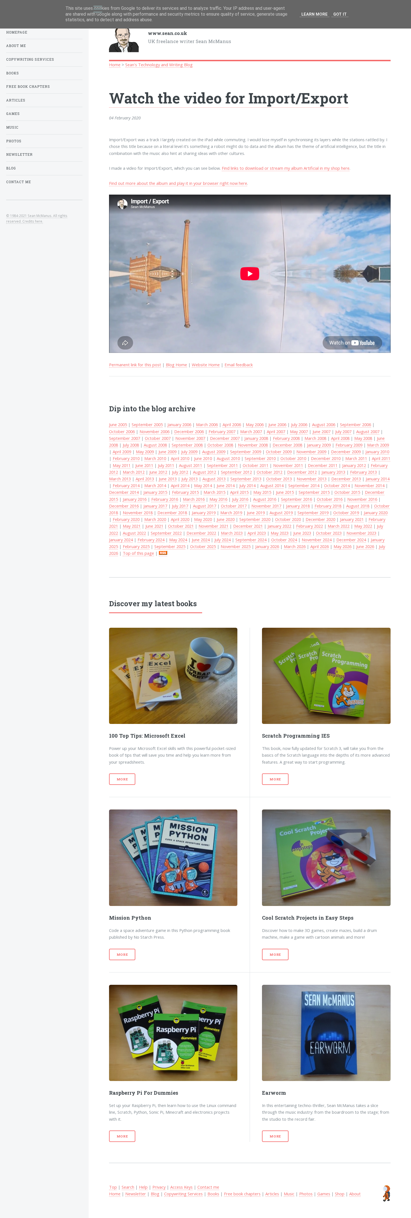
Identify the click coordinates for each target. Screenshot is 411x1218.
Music (289, 1193)
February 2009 (349, 445)
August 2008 (155, 445)
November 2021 (213, 526)
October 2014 (337, 485)
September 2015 (314, 492)
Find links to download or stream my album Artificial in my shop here (285, 168)
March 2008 (315, 438)
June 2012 (158, 472)
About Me (16, 46)
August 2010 (228, 458)
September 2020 (254, 519)
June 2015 (285, 492)
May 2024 (178, 539)
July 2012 (180, 472)
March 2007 (251, 431)
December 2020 (320, 519)
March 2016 (194, 499)
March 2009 (378, 445)
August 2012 (204, 472)
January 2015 (155, 492)
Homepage (16, 32)
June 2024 (201, 539)
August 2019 (281, 512)
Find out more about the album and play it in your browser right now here (178, 183)
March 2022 (338, 526)
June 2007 (321, 431)
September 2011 (222, 465)
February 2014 (126, 485)
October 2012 (269, 472)
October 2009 (279, 451)
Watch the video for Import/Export (228, 97)
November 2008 (253, 445)
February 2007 (222, 431)
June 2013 (168, 478)
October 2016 (329, 499)
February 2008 (286, 438)
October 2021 (181, 526)
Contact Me (18, 182)
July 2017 (180, 506)
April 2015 (239, 492)
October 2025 (203, 546)
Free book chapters (242, 1193)
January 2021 (352, 519)
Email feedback (239, 364)
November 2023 (361, 533)
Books (213, 1193)
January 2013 (333, 472)
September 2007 (124, 438)
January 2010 (377, 451)
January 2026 (267, 546)
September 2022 (166, 533)
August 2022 (134, 533)
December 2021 (248, 526)
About (355, 1193)
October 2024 (284, 539)
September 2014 (303, 485)
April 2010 (180, 458)
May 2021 (132, 526)
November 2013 (312, 478)
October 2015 (347, 492)
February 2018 (328, 506)
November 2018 (138, 512)
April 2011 (381, 458)
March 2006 (207, 424)
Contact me (208, 1187)
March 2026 (295, 546)
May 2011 (122, 465)
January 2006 (179, 424)
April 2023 (256, 533)
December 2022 (201, 533)
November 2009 (311, 451)
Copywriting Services (183, 1193)
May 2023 (280, 533)
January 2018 (298, 506)
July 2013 (189, 478)
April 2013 (145, 478)
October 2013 (279, 478)
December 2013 (346, 478)
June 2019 (256, 512)
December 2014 (124, 492)
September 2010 (260, 458)
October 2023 (329, 533)
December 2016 (124, 506)
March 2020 (155, 519)
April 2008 (340, 438)
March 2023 (232, 533)
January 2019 (204, 512)
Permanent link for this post (135, 364)
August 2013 (214, 478)
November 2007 (190, 438)
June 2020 (226, 519)
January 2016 (135, 499)
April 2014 (180, 485)
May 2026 (342, 546)
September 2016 (296, 499)
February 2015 (185, 492)
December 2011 (322, 465)
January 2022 (279, 526)
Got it (340, 14)
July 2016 (240, 499)
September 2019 (313, 512)
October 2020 (288, 519)
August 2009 (213, 451)
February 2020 (126, 519)
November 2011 (288, 465)
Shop (339, 1193)
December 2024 (351, 539)
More (122, 779)
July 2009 (189, 451)
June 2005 (118, 424)
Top (113, 1187)
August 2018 (357, 506)
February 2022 (309, 526)
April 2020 (180, 519)
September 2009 (245, 451)
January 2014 (377, 478)
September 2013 (245, 478)
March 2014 (155, 485)
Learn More (314, 14)
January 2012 (354, 465)
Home (115, 64)
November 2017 (266, 506)
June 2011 (144, 465)
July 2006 (299, 424)
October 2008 (220, 445)
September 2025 (169, 546)
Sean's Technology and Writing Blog (159, 64)
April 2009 (122, 451)
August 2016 (264, 499)
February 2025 (136, 546)
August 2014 (272, 485)
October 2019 (346, 512)
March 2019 (231, 512)
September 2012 (236, 472)
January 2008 (256, 438)
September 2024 (250, 539)
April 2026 (319, 546)
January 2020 (376, 512)
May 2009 (145, 451)
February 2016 (164, 499)
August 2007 (367, 431)
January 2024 (121, 539)
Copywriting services (30, 59)
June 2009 (167, 451)
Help (143, 1187)
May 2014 (203, 485)
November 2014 (369, 485)
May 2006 (255, 424)
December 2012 (302, 472)
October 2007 (158, 438)
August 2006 (323, 424)
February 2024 (151, 539)
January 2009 (319, 445)
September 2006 (355, 424)
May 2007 (299, 431)
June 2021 (154, 526)
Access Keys (181, 1187)
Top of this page (138, 553)
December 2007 (225, 438)
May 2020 (203, 519)
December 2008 (287, 445)
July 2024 (222, 539)
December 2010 (326, 458)
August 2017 (204, 506)
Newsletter (135, 1193)
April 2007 (276, 431)
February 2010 (126, 458)
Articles (272, 1193)
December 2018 (172, 512)
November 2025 (236, 546)
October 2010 (293, 458)
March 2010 (155, 458)
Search (128, 1187)
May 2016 (218, 499)
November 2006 (154, 431)
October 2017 (234, 506)
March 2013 (120, 478)
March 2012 (134, 472)
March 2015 (214, 492)
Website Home (206, 364)
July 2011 (166, 465)
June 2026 (365, 546)
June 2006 (277, 424)
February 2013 (363, 472)
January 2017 (155, 506)
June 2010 (203, 458)
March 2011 (356, 458)
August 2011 (190, 465)
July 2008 (131, 445)
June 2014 (226, 485)
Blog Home (176, 364)
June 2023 (302, 533)
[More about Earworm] (326, 1033)
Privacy (159, 1187)
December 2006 (189, 431)
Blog (155, 1193)
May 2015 (262, 492)
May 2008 (363, 438)
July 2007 (343, 431)
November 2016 (362, 499)
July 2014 (247, 485)
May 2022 (363, 526)
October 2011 (255, 465)
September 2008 (187, 445)
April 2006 (232, 424)
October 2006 (122, 431)
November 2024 (317, 539)
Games (323, 1193)
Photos (306, 1193)
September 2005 (147, 424)
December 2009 (346, 451)
